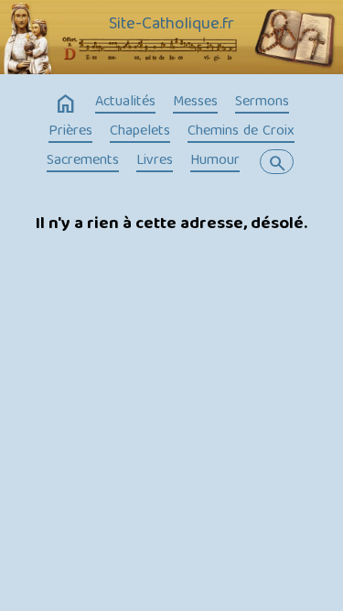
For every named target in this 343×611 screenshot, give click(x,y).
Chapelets (140, 132)
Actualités (125, 102)
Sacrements (83, 161)
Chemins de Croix (241, 132)
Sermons (262, 102)
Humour (215, 161)
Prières (70, 132)
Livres (154, 161)
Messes (195, 102)
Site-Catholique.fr (171, 25)
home (66, 104)
